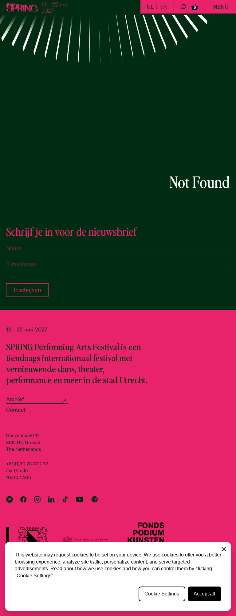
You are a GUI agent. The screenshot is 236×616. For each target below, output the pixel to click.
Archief (15, 399)
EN (163, 6)
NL (150, 6)
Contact (16, 409)
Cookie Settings (161, 593)
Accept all (204, 593)
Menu (220, 6)
